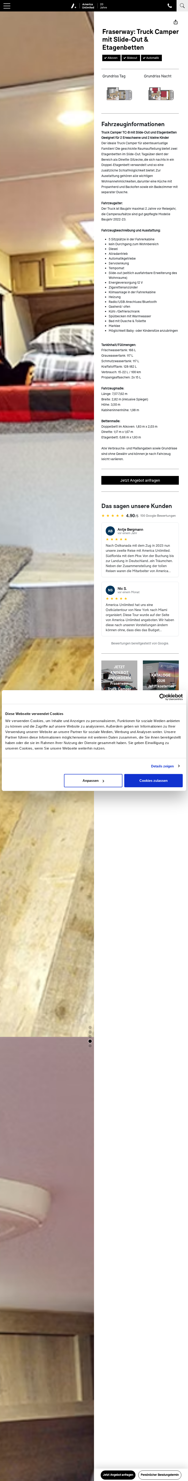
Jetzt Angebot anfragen (140, 480)
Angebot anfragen (118, 1474)
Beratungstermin (160, 1474)
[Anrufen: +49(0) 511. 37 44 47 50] (170, 5)
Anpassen (91, 781)
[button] (90, 1027)
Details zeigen (162, 766)
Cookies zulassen (153, 781)
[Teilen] (175, 22)
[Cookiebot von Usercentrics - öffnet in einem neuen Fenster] (163, 696)
